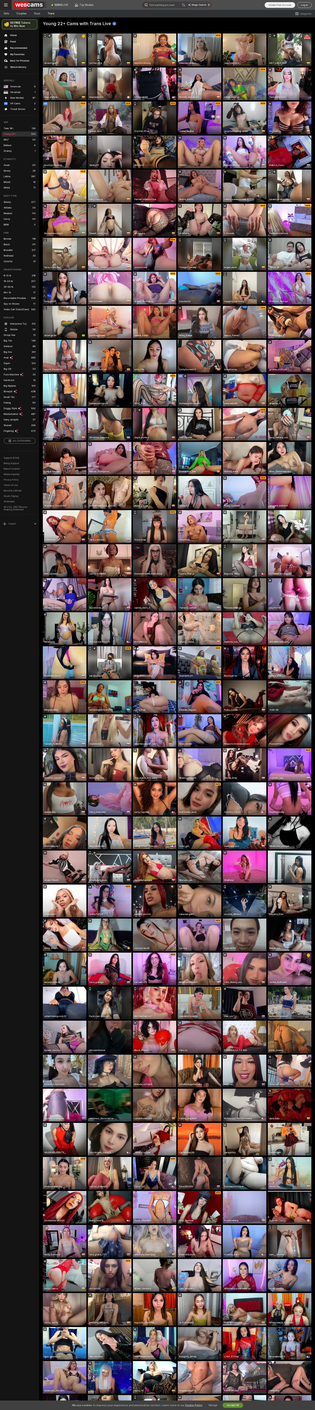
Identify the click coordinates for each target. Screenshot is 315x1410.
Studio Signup (11, 496)
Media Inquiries (12, 474)
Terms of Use (11, 485)
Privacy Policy (11, 479)
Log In (304, 5)
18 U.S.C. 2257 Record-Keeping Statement (16, 508)
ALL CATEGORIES (22, 441)
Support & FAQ (11, 458)
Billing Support (11, 463)
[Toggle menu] (6, 5)
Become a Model (13, 490)
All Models (9, 501)
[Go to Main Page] (30, 5)
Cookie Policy (193, 1405)
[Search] (183, 4)
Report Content (12, 469)
